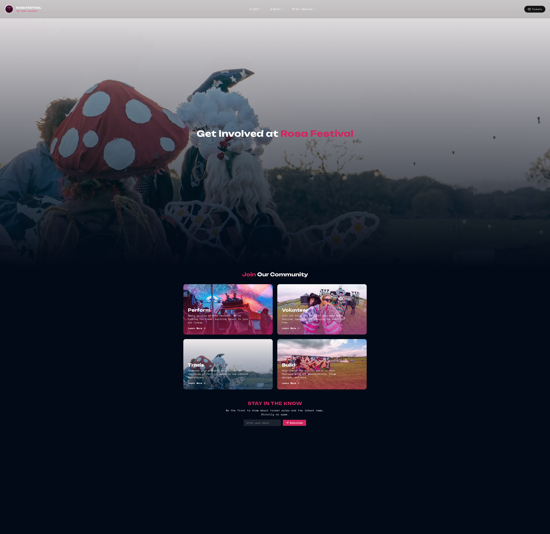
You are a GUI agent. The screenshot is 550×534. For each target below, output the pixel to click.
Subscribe (296, 423)
